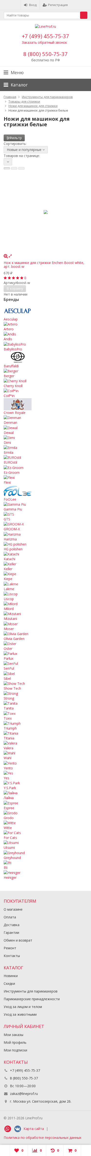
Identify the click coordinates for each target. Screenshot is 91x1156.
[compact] (21, 168)
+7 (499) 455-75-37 (45, 36)
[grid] (7, 168)
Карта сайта (34, 1128)
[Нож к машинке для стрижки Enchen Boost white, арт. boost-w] (45, 212)
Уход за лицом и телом (23, 1006)
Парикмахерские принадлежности (32, 999)
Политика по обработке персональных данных (42, 1137)
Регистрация (58, 5)
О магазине (13, 909)
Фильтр (15, 137)
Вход (33, 5)
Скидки (9, 983)
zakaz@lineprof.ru (24, 1093)
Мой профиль (15, 1042)
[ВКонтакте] (17, 1129)
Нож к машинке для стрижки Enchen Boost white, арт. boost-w (44, 264)
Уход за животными (20, 1014)
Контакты (12, 955)
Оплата (10, 917)
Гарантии (11, 932)
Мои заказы (13, 1034)
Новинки (11, 975)
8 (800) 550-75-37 (45, 53)
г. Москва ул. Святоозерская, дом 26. (40, 1101)
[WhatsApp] (7, 1129)
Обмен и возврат (18, 940)
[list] (14, 168)
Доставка (11, 924)
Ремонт (10, 948)
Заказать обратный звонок (44, 42)
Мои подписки (15, 1050)
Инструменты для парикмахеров (31, 991)
